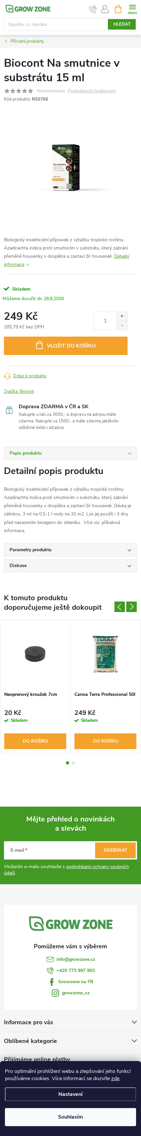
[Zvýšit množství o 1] (121, 316)
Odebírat (115, 850)
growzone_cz (76, 993)
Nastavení (70, 1094)
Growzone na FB (75, 982)
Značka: (19, 391)
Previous (119, 607)
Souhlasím (70, 1117)
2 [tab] (73, 763)
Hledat (122, 24)
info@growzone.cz (75, 959)
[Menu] (132, 8)
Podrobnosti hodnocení (92, 91)
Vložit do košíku (71, 345)
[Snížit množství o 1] (121, 325)
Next (131, 607)
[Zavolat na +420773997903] (93, 9)
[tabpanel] (35, 686)
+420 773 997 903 (76, 970)
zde (115, 1078)
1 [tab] (67, 763)
